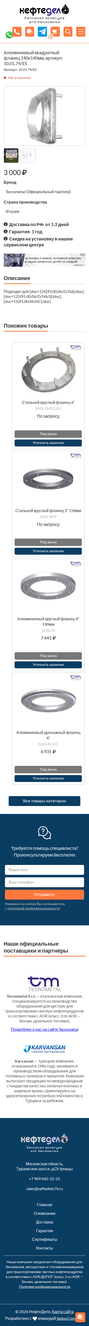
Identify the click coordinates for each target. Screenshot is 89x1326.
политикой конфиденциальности (33, 908)
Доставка (44, 1222)
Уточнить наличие (48, 443)
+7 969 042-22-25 (44, 1178)
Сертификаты (44, 1239)
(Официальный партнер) (48, 191)
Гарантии (44, 1230)
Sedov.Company (70, 1318)
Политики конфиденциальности (44, 1286)
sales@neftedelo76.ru (44, 1188)
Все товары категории (44, 801)
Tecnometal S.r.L (21, 996)
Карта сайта (63, 1311)
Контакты (44, 1248)
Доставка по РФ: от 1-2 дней (39, 224)
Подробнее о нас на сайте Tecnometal (44, 1029)
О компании (44, 1213)
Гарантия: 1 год (25, 231)
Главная (44, 1204)
